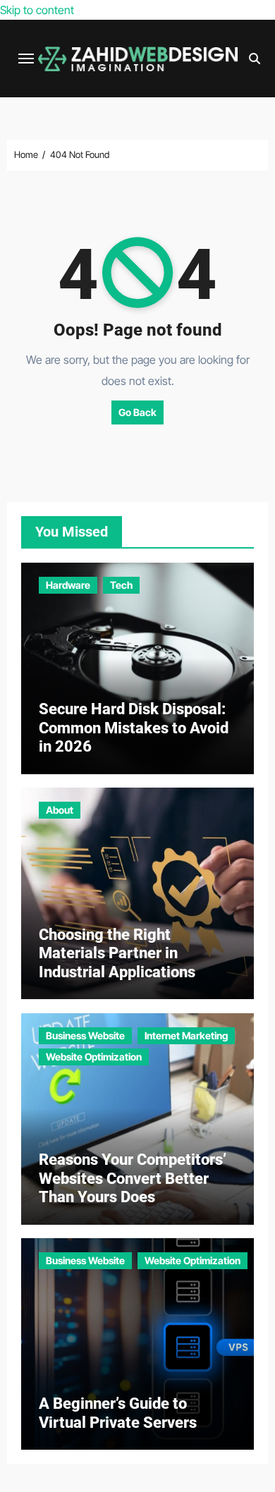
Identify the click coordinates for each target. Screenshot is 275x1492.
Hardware (68, 585)
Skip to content (37, 10)
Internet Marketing (186, 1035)
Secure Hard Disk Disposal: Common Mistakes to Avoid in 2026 (133, 727)
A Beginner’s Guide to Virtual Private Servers (118, 1413)
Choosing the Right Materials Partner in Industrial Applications (117, 953)
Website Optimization (94, 1057)
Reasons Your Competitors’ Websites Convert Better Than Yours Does (132, 1178)
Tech (121, 585)
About (59, 810)
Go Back (137, 412)
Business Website (85, 1035)
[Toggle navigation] (26, 58)
